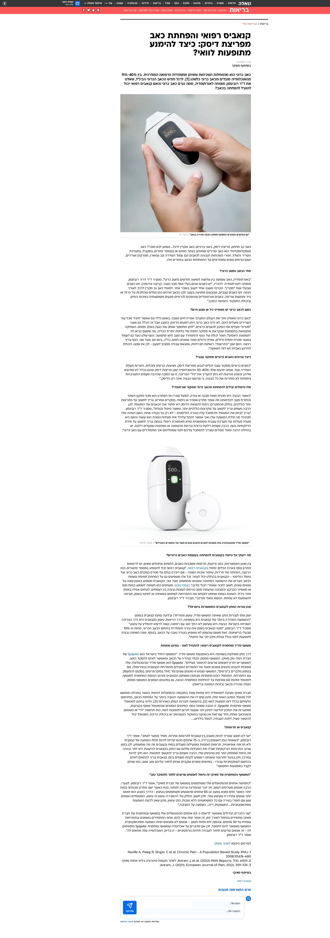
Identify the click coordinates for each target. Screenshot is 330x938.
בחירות (209, 3)
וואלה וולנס (166, 10)
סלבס (186, 3)
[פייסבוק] (84, 10)
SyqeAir (133, 654)
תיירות (145, 3)
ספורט (220, 3)
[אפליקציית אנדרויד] (98, 10)
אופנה (119, 3)
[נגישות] (5, 3)
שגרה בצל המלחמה (149, 10)
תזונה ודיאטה (194, 10)
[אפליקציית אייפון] (93, 10)
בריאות (157, 3)
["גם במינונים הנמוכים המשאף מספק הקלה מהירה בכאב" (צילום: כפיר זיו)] (185, 166)
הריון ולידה (180, 10)
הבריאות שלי (209, 10)
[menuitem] (230, 3)
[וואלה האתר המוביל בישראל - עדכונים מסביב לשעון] (245, 3)
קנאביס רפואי (244, 881)
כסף (176, 3)
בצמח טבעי (182, 585)
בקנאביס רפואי (198, 568)
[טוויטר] (88, 10)
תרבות (197, 3)
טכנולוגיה (132, 3)
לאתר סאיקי (222, 843)
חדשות (232, 3)
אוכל (167, 3)
